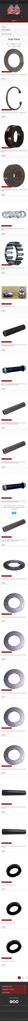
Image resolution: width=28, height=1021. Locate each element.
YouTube (16, 1001)
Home (2, 24)
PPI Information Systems (22, 1019)
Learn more (14, 515)
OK (14, 513)
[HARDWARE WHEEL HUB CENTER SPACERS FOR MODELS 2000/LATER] (14, 792)
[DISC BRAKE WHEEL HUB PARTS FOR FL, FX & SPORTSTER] (14, 60)
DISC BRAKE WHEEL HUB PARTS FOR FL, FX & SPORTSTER (13, 74)
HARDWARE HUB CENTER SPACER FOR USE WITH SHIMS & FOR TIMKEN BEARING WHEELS (13, 345)
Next (26, 977)
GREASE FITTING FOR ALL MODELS (8, 306)
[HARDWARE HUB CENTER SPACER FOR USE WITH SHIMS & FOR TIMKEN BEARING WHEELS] (14, 330)
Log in (16, 1)
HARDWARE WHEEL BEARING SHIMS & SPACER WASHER (13, 579)
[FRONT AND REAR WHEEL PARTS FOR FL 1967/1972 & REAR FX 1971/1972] (14, 136)
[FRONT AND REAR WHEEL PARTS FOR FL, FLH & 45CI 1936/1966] (14, 214)
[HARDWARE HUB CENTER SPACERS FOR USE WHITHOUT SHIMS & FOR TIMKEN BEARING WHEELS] (14, 369)
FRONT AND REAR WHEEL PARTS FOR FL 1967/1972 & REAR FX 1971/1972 (14, 151)
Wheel (7, 24)
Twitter (14, 1001)
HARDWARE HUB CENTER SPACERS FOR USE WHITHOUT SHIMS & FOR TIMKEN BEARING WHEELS (13, 384)
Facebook (11, 1001)
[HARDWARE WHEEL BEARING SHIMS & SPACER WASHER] (14, 564)
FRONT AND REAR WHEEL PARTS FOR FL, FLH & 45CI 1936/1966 (12, 229)
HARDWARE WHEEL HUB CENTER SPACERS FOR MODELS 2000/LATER (13, 808)
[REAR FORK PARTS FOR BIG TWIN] (14, 870)
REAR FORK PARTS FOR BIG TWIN (8, 885)
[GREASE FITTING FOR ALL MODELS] (14, 292)
